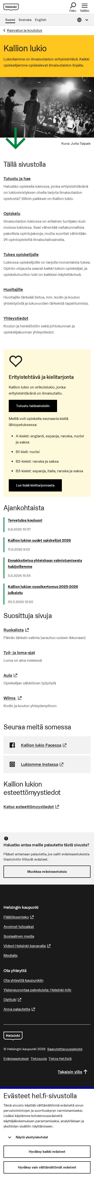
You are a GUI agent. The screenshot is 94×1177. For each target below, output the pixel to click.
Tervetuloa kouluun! (25, 520)
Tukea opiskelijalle (21, 254)
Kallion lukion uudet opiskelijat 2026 (39, 540)
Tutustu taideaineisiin (33, 406)
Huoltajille (13, 289)
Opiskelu (11, 213)
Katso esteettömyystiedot (31, 806)
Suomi (10, 19)
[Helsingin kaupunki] (13, 1036)
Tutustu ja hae (17, 178)
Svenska (25, 19)
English (40, 19)
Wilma (13, 698)
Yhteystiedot (15, 318)
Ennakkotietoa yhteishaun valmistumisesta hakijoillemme (45, 563)
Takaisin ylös (70, 1072)
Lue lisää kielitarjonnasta (35, 485)
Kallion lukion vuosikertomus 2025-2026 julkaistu (43, 589)
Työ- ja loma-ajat (19, 652)
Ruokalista (16, 630)
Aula (11, 675)
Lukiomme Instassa (43, 764)
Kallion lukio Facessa (44, 745)
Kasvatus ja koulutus (24, 30)
